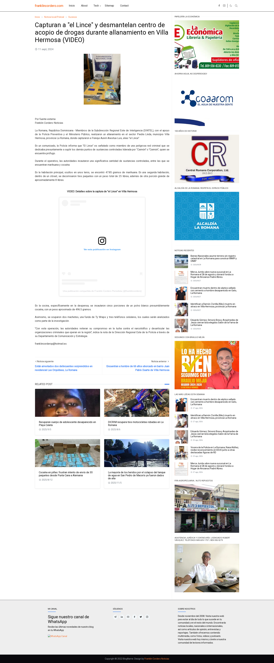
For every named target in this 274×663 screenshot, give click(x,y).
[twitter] (140, 617)
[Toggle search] (236, 6)
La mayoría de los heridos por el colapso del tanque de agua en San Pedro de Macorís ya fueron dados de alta (136, 475)
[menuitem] (72, 5)
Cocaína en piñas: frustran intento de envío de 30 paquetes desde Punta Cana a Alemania (66, 474)
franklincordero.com (49, 6)
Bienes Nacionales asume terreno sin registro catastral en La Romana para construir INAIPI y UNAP (214, 258)
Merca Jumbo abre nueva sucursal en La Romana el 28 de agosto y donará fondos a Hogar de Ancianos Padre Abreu (212, 274)
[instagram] (224, 6)
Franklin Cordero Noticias (156, 658)
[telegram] (115, 617)
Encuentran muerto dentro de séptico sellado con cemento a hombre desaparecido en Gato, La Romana (214, 290)
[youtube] (128, 617)
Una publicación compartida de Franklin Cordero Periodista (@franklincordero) (102, 291)
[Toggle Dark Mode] (230, 5)
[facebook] (219, 6)
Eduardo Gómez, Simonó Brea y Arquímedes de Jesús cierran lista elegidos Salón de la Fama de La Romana (214, 322)
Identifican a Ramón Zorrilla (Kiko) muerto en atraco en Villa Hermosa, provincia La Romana (213, 305)
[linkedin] (121, 617)
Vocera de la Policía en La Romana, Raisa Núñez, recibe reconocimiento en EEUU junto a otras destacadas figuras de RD (215, 450)
